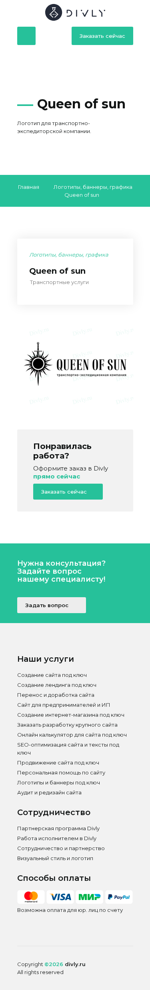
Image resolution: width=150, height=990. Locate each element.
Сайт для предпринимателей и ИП (63, 705)
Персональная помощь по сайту (61, 772)
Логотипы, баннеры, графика (93, 187)
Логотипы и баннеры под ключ (58, 782)
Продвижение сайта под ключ (58, 762)
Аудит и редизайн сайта (49, 792)
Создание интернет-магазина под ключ (70, 715)
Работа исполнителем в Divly (56, 838)
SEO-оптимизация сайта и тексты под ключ (68, 748)
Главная (28, 187)
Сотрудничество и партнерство (61, 848)
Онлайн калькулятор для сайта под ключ (72, 734)
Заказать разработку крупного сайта (67, 724)
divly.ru (75, 964)
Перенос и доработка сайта (55, 695)
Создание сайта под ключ (52, 675)
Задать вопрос (47, 605)
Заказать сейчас (102, 36)
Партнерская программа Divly (58, 828)
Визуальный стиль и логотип (55, 858)
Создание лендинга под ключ (56, 685)
